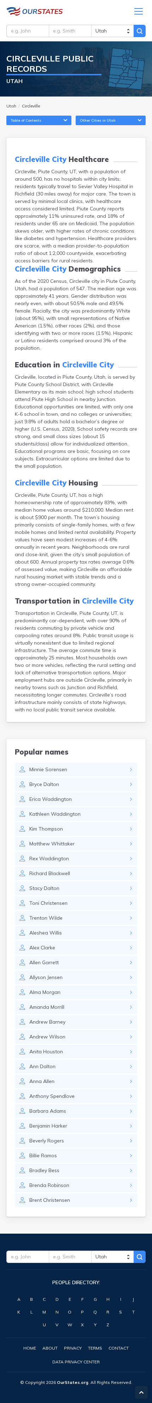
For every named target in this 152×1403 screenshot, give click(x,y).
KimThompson (46, 829)
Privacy (73, 1348)
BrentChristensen (49, 1200)
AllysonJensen (46, 977)
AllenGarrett (44, 962)
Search (140, 31)
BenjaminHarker (48, 1126)
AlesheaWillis (45, 933)
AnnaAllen (41, 1081)
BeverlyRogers (46, 1140)
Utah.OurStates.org (34, 11)
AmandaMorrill (46, 1007)
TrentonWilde (46, 918)
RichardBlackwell (49, 873)
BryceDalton (44, 784)
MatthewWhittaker (52, 843)
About (50, 1348)
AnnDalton (42, 1066)
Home (29, 1348)
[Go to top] (141, 1392)
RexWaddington (49, 858)
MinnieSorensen (48, 769)
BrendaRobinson (49, 1185)
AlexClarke (42, 947)
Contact (119, 1348)
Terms (95, 1348)
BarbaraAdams (47, 1111)
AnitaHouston (46, 1051)
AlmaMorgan (44, 992)
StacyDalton (44, 888)
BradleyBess (44, 1170)
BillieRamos (43, 1155)
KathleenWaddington (55, 814)
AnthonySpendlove (52, 1096)
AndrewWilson (47, 1037)
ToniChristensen (48, 903)
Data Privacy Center (76, 1361)
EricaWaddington (50, 799)
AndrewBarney (47, 1022)
